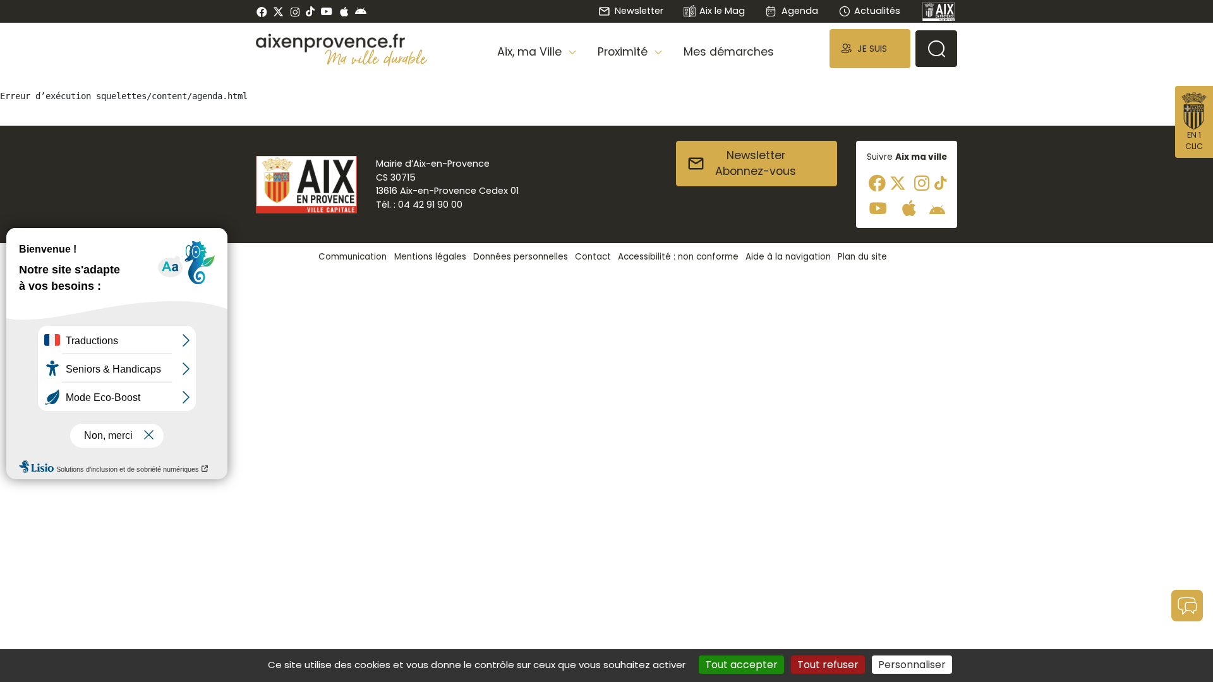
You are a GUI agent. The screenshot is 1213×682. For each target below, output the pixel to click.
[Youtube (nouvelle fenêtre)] (326, 11)
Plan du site (862, 257)
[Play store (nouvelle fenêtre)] (360, 11)
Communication (352, 257)
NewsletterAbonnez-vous (755, 163)
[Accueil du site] (342, 42)
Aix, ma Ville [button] (531, 51)
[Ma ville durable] (376, 57)
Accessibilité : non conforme (678, 257)
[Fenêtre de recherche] (936, 48)
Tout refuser (828, 664)
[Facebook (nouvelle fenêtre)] (262, 11)
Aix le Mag (722, 10)
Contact (593, 257)
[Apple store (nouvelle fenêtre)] (344, 11)
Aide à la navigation (788, 257)
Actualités (877, 10)
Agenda (800, 10)
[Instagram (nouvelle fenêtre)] (295, 11)
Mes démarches (729, 51)
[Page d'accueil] (938, 11)
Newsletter (639, 10)
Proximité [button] (624, 51)
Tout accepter (741, 664)
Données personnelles (520, 257)
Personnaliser (912, 664)
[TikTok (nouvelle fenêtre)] (310, 11)
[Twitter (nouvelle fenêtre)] (278, 12)
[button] (870, 48)
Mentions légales (430, 257)
